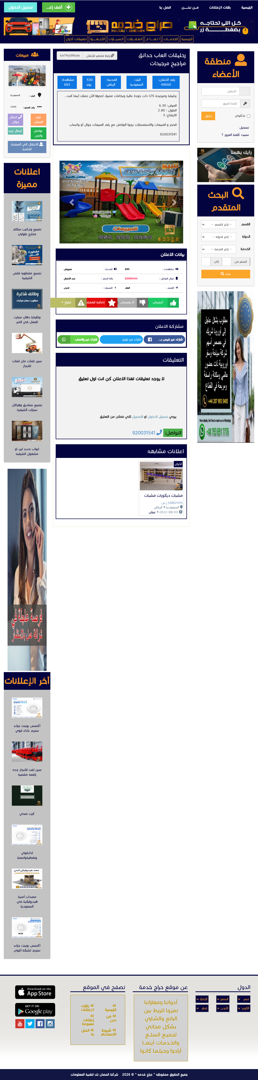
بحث (227, 274)
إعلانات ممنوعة (88, 1022)
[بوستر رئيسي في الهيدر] (129, 26)
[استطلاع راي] (225, 165)
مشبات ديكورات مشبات (163, 495)
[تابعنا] (50, 1024)
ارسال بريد (15, 131)
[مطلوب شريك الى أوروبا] (225, 367)
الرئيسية (246, 7)
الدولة (246, 237)
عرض (152, 512)
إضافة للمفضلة (94, 302)
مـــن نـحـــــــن (190, 7)
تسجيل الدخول (21, 7)
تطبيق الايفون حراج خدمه (35, 992)
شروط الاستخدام (108, 1032)
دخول (208, 116)
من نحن (111, 1018)
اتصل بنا (165, 7)
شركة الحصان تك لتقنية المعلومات (94, 1074)
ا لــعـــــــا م (153, 39)
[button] (68, 202)
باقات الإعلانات (220, 7)
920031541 (131, 278)
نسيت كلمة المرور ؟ (235, 135)
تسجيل (244, 128)
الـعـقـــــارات (134, 39)
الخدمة (245, 249)
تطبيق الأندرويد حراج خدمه (35, 1009)
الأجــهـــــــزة (97, 39)
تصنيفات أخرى (76, 39)
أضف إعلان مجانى (53, 7)
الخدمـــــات (171, 39)
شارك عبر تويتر (131, 339)
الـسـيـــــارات (115, 39)
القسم (245, 224)
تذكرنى (240, 116)
